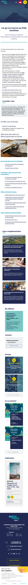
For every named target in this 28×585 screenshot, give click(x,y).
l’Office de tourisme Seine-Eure (12, 90)
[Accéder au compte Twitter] (11, 554)
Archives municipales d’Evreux (13, 187)
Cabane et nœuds (16, 440)
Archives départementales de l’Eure (15, 181)
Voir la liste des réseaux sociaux (7, 420)
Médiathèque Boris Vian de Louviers (15, 195)
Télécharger (8, 497)
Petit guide (5, 128)
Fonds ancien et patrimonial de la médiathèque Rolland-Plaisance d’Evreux (14, 198)
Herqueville (21, 74)
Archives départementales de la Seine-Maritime (16, 184)
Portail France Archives (11, 168)
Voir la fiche (14, 345)
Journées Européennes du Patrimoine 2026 (14, 385)
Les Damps (14, 74)
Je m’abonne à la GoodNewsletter (16, 542)
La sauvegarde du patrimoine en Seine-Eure (14, 293)
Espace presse (14, 560)
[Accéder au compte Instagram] (16, 554)
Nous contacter (16, 549)
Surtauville (10, 82)
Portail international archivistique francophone (14, 165)
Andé (9, 74)
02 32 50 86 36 (11, 342)
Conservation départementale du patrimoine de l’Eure (14, 207)
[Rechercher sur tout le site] (16, 2)
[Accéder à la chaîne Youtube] (14, 554)
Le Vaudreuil (17, 82)
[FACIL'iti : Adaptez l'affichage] (20, 2)
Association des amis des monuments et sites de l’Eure (15, 222)
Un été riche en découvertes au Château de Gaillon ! (14, 367)
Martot (15, 76)
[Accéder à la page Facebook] (8, 554)
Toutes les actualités (13, 395)
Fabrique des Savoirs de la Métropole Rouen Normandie (15, 203)
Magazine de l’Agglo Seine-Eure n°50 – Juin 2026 (13, 486)
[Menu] (25, 2)
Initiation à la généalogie (9, 126)
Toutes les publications (10, 501)
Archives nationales (10, 177)
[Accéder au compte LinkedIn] (19, 554)
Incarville (4, 76)
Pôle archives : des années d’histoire (12, 269)
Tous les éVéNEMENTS (13, 452)
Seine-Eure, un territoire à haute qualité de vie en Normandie (13, 246)
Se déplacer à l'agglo (16, 546)
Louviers (10, 76)
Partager (14, 371)
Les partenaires (14, 565)
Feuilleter (12, 497)
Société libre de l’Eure (11, 220)
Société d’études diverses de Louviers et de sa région (15, 216)
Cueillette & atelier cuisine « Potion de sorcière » (16, 418)
